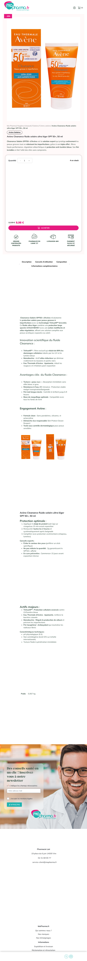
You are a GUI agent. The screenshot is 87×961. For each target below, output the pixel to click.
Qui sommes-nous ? (43, 930)
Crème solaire (45, 126)
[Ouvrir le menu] (3, 956)
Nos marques (43, 934)
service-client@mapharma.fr (44, 862)
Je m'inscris (14, 804)
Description (27, 262)
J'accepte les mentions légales (21, 799)
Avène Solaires (15, 132)
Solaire (35, 126)
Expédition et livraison (43, 946)
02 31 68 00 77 (44, 858)
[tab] (26, 262)
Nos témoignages (43, 938)
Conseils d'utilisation (44, 262)
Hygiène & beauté (24, 126)
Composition (61, 262)
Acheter (45, 228)
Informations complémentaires (44, 266)
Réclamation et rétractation (43, 950)
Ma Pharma (11, 126)
